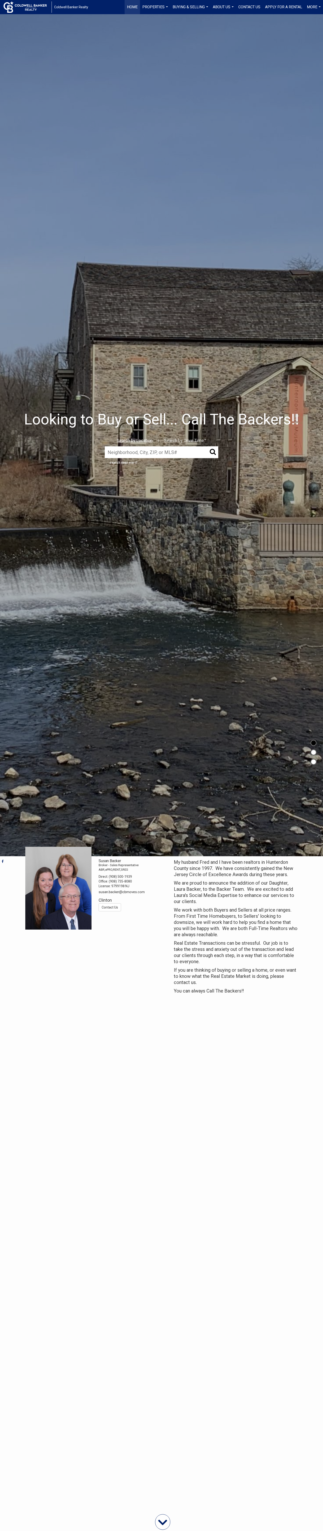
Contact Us (249, 7)
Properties (155, 9)
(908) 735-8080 (120, 881)
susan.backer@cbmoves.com (122, 892)
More (314, 9)
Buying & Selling (191, 9)
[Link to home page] (28, 7)
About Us (224, 9)
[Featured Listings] (313, 752)
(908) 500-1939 (120, 876)
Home (132, 7)
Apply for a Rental (283, 7)
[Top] (313, 743)
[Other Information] (313, 762)
